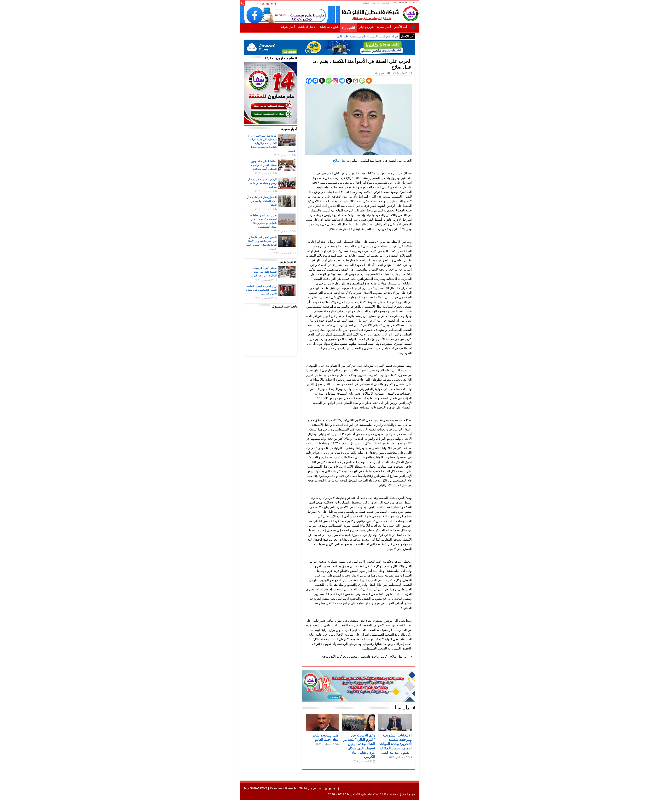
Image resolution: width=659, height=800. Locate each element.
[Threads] (349, 81)
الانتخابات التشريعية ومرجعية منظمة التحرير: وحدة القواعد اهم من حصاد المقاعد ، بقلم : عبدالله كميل (395, 743)
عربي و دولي (366, 27)
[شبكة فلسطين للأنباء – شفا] (379, 13)
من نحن (375, 3)
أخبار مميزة (384, 27)
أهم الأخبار (400, 27)
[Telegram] (342, 81)
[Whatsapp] (329, 81)
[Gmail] (355, 81)
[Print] (369, 81)
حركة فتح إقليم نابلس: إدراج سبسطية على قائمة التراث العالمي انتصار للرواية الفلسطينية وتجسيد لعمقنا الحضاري (325, 36)
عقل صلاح (339, 160)
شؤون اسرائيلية (329, 27)
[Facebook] (276, 4)
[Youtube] (263, 4)
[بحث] (242, 3)
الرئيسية (385, 3)
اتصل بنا (365, 3)
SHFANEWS (258, 788)
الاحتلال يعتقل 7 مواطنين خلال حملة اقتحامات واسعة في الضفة (261, 201)
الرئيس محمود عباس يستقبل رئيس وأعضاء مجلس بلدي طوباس (262, 183)
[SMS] (362, 81)
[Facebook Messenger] (315, 81)
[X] (322, 81)
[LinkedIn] (267, 4)
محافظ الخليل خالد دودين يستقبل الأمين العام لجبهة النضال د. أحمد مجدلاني (264, 165)
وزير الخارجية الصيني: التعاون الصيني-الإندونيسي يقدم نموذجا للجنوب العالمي (261, 290)
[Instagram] (335, 81)
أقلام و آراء (348, 27)
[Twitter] (271, 4)
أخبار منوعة (288, 27)
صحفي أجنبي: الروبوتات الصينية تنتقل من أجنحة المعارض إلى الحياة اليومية (263, 272)
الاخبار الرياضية (307, 27)
